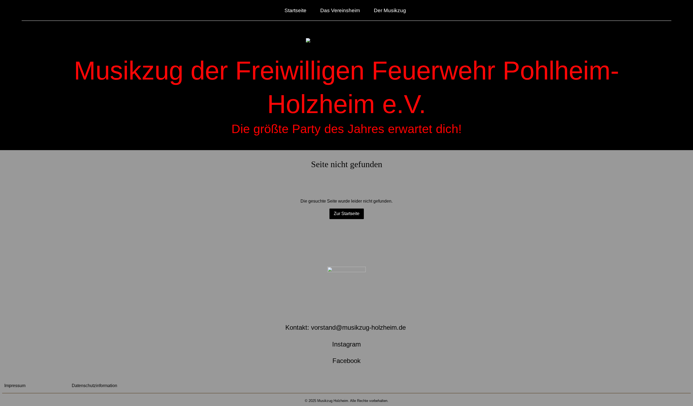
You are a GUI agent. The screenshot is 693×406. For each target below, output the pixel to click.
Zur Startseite (346, 213)
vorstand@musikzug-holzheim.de (358, 327)
